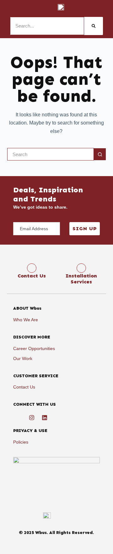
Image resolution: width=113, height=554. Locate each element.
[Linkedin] (44, 417)
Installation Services (81, 279)
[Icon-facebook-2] (18, 417)
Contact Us (32, 276)
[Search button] (100, 154)
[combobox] (50, 154)
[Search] (93, 26)
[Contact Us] (31, 268)
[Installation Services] (81, 268)
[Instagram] (31, 417)
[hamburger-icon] (14, 6)
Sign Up (85, 228)
